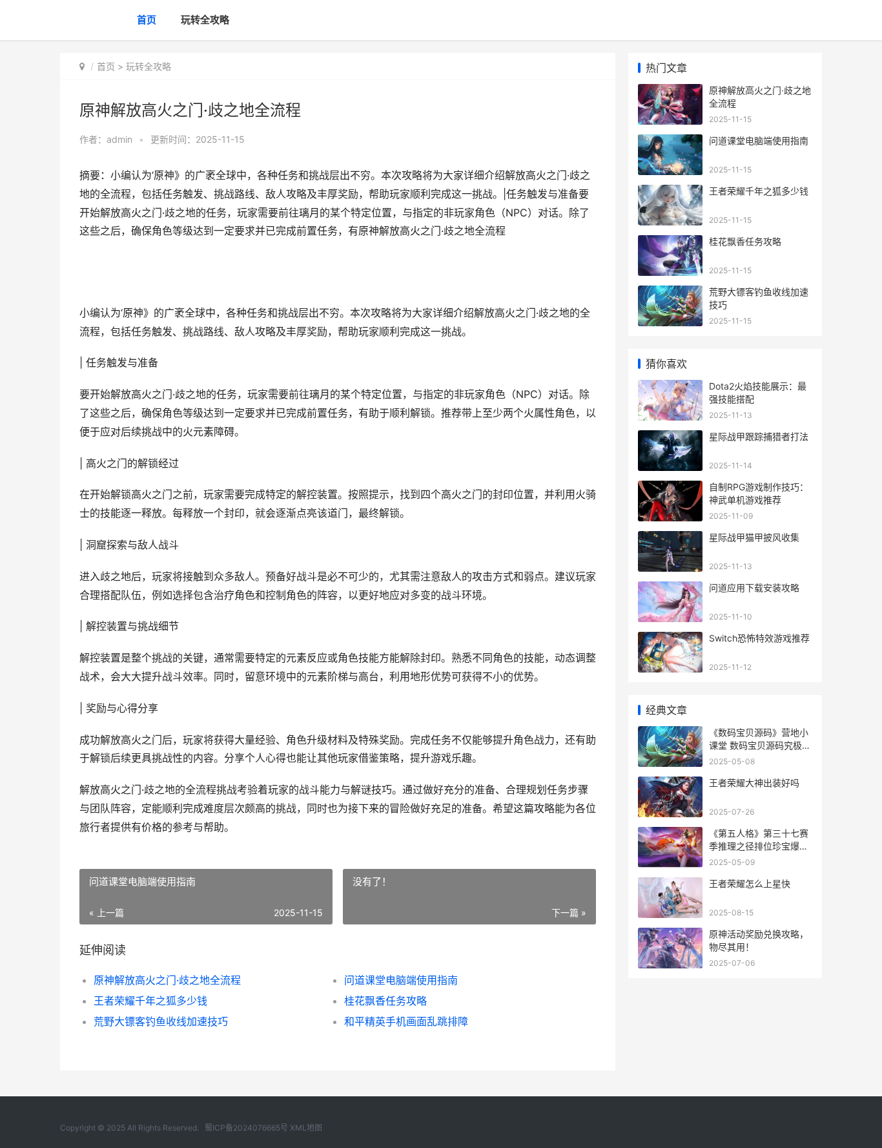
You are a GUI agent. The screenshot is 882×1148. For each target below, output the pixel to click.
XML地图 (306, 1127)
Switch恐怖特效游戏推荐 (759, 637)
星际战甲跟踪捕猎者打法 (758, 436)
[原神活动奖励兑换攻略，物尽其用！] (670, 935)
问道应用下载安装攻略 (754, 587)
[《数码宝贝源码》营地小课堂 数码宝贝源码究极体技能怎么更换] (670, 734)
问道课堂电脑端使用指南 (401, 980)
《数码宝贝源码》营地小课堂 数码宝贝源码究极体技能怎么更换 (760, 745)
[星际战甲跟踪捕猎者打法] (670, 438)
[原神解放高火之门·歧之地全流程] (670, 92)
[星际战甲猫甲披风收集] (670, 539)
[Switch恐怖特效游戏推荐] (670, 639)
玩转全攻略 (205, 20)
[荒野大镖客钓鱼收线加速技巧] (670, 293)
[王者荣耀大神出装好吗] (670, 784)
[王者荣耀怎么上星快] (670, 885)
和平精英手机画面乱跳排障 (406, 1021)
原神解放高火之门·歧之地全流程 (167, 980)
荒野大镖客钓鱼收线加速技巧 (161, 1021)
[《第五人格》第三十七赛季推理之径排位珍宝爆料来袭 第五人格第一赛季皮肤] (670, 835)
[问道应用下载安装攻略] (670, 589)
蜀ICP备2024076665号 (246, 1127)
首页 (146, 20)
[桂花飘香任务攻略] (670, 243)
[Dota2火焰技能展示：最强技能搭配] (670, 387)
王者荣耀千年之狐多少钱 (150, 1000)
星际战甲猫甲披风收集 (754, 537)
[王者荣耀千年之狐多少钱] (670, 192)
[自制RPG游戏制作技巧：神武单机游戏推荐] (670, 488)
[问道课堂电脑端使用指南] (670, 142)
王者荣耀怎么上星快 (749, 883)
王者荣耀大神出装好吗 (754, 782)
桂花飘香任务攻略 (385, 1000)
